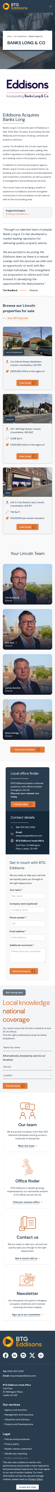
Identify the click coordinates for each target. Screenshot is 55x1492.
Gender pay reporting (15, 1453)
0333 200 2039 (15, 1371)
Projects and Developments (18, 1424)
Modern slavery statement (17, 1448)
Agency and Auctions (15, 1409)
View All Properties (17, 318)
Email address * (18, 931)
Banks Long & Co (36, 36)
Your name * (16, 889)
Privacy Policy (35, 1479)
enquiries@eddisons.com (29, 835)
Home (9, 36)
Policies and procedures (16, 1439)
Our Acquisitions (20, 36)
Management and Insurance (18, 1414)
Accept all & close (27, 1487)
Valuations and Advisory (16, 1419)
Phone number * (18, 917)
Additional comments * (22, 945)
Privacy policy (11, 1444)
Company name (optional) (23, 903)
